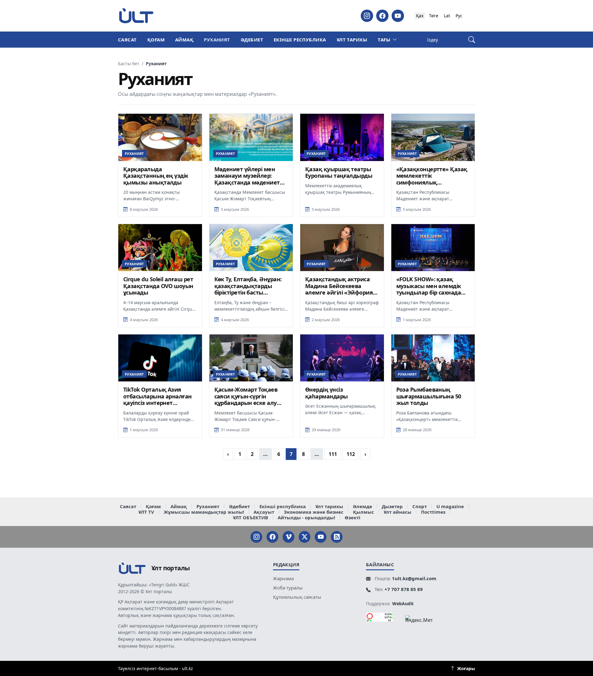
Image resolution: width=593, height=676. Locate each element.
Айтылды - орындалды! (306, 517)
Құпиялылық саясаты (297, 597)
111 (333, 454)
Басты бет (128, 63)
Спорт (419, 506)
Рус (459, 16)
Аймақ (184, 39)
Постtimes (433, 512)
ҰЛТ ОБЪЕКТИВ (250, 517)
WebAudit (403, 603)
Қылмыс (363, 512)
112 (351, 454)
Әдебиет (252, 39)
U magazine (450, 506)
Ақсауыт (264, 512)
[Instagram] (367, 16)
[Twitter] (304, 537)
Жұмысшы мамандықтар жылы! (204, 512)
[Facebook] (382, 16)
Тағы (384, 39)
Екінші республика (300, 39)
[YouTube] (398, 16)
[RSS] (337, 537)
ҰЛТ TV (146, 512)
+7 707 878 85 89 (404, 589)
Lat (447, 16)
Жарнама (283, 578)
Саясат (127, 39)
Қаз (419, 16)
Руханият (217, 39)
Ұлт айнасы (397, 512)
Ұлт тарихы (352, 39)
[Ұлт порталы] (136, 15)
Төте (433, 16)
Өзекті (352, 517)
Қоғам (156, 39)
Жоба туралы (288, 588)
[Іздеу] (471, 39)
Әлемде (362, 506)
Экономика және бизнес (313, 512)
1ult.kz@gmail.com (414, 578)
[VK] (288, 537)
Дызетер (392, 506)
